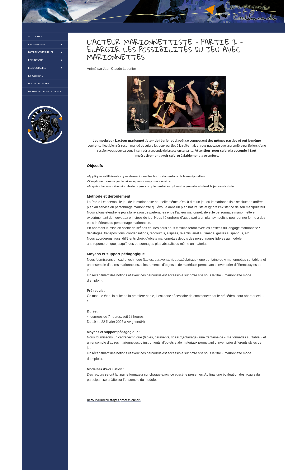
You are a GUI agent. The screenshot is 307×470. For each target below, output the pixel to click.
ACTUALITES (35, 36)
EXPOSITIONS (35, 75)
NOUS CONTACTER (38, 83)
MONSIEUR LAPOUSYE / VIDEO (44, 91)
